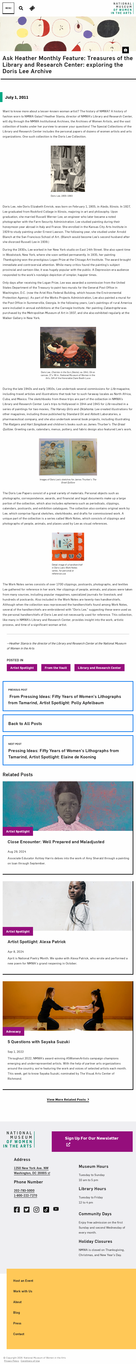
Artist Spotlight (22, 668)
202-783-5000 (24, 1190)
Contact (18, 1334)
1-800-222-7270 (25, 1195)
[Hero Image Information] (125, 50)
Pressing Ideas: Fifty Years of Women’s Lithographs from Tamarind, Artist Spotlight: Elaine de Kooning (63, 750)
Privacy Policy (11, 1360)
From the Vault (56, 668)
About (17, 1302)
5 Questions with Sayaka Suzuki (39, 1041)
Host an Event (23, 1280)
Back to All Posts (25, 723)
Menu (8, 8)
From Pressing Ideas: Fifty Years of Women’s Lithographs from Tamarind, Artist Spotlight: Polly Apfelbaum (64, 696)
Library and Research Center (99, 668)
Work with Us (22, 1291)
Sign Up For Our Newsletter (92, 1138)
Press (17, 1323)
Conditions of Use (30, 1360)
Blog (16, 1312)
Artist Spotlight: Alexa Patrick (37, 941)
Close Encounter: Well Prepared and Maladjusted (56, 841)
